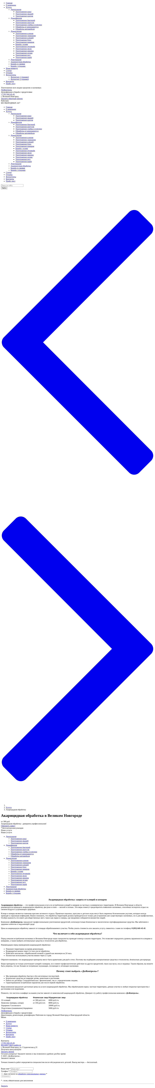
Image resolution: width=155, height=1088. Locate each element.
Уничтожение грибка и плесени (29, 25)
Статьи (9, 70)
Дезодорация (16, 60)
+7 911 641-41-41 (8, 94)
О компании (11, 5)
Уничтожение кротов (24, 16)
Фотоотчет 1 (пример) (20, 77)
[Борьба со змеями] (77, 801)
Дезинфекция (16, 18)
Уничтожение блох (23, 40)
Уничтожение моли (24, 49)
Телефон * (5, 1071)
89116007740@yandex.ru (11, 1045)
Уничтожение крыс (23, 12)
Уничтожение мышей (24, 14)
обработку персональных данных (32, 1074)
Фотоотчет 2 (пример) (20, 79)
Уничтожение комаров (25, 42)
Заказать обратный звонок (12, 99)
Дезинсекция (16, 31)
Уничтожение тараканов (26, 36)
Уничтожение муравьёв (25, 47)
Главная (9, 3)
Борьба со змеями (18, 64)
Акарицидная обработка (21, 62)
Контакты (10, 81)
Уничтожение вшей (24, 57)
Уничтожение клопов (24, 33)
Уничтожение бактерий (25, 20)
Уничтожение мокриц (25, 51)
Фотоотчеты (11, 75)
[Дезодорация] (77, 495)
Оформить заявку (8, 826)
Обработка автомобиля (25, 29)
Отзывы (9, 73)
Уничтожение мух (23, 55)
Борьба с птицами (18, 66)
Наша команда (12, 68)
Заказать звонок (7, 1052)
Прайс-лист (10, 84)
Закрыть (4, 1086)
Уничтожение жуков (24, 53)
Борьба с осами (22, 44)
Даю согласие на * (25, 1074)
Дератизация (16, 9)
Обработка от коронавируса (27, 27)
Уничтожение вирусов (25, 23)
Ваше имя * (6, 1069)
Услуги (9, 7)
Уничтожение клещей (25, 38)
